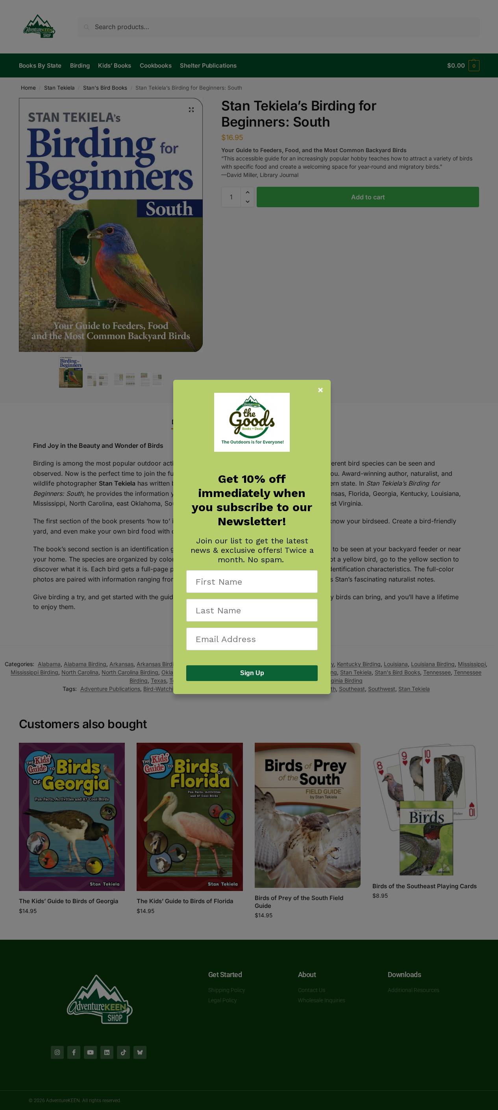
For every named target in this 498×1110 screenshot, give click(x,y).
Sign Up (252, 673)
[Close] (320, 390)
